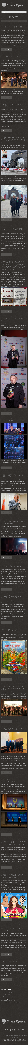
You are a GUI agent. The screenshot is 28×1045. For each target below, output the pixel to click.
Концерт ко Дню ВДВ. (12, 27)
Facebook (5, 1035)
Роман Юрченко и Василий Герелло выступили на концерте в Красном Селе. (13, 140)
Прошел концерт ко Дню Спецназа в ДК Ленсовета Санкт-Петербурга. (13, 842)
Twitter (25, 1035)
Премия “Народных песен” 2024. (12, 319)
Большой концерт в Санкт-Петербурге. (11, 597)
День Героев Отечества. (13, 420)
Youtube (21, 1035)
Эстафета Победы (10, 57)
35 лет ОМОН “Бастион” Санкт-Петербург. (12, 729)
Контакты (24, 1040)
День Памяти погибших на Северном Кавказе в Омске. (13, 688)
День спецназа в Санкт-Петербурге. (13, 522)
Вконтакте (15, 1035)
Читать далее (6, 49)
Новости (9, 1040)
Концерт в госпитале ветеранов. (12, 105)
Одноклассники (15, 1037)
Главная (4, 21)
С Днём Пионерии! (10, 962)
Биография (14, 1040)
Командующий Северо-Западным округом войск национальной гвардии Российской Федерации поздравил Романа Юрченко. (13, 265)
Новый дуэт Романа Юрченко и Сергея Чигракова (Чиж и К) (13, 875)
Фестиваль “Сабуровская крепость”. (13, 929)
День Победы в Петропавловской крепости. (12, 229)
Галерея (19, 1040)
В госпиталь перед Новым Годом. (12, 476)
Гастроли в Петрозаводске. (9, 780)
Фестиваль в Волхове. (12, 566)
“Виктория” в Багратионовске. (9, 630)
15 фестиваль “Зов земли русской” (11, 1002)
